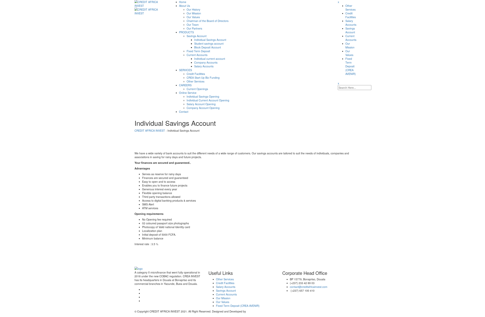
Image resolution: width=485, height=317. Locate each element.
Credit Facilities (196, 74)
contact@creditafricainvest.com (308, 287)
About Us (184, 6)
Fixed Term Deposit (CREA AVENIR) (350, 66)
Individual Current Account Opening (208, 100)
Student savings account (209, 43)
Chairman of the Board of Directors (207, 21)
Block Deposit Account (207, 47)
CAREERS (185, 85)
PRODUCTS (186, 32)
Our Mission (194, 13)
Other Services (195, 81)
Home (182, 2)
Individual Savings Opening (203, 96)
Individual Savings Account (210, 40)
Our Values (193, 17)
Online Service (187, 93)
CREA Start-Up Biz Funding (203, 77)
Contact (183, 111)
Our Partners (194, 28)
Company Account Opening (203, 108)
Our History (193, 9)
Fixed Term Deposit (198, 51)
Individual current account (209, 59)
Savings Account (197, 36)
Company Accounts (205, 62)
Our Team (193, 24)
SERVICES (185, 70)
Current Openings (197, 89)
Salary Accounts (204, 66)
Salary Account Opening (201, 104)
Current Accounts (197, 55)
